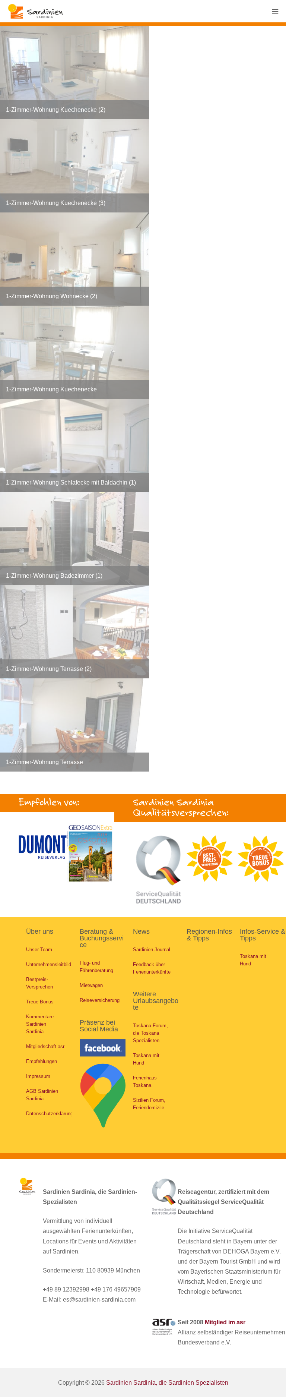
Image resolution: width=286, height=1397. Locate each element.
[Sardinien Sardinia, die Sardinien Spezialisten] (35, 11)
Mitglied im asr (225, 1322)
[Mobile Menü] (275, 11)
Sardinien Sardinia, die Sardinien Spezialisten (167, 1382)
